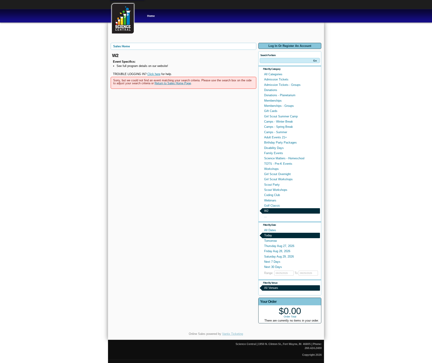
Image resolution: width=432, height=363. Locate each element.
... (265, 216)
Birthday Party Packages (280, 142)
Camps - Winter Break (278, 121)
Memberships (273, 100)
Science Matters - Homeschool (284, 158)
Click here (153, 74)
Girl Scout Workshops (278, 179)
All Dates (270, 230)
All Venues (271, 288)
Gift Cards (270, 111)
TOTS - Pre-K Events (278, 163)
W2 (266, 210)
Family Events (273, 153)
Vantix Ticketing (232, 334)
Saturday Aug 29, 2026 (279, 256)
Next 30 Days (273, 267)
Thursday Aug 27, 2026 (279, 246)
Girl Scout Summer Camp (281, 116)
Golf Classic (272, 205)
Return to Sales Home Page (173, 83)
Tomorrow (270, 240)
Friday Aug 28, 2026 (277, 251)
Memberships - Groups (279, 105)
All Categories (273, 74)
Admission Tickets (276, 79)
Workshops (271, 169)
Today (268, 235)
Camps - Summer (275, 132)
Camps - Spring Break (278, 126)
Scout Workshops (275, 190)
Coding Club (272, 195)
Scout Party (272, 184)
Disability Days (274, 148)
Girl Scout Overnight (277, 174)
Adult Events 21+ (275, 137)
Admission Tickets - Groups (282, 85)
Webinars (270, 200)
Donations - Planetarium (279, 95)
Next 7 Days (272, 261)
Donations (270, 90)
